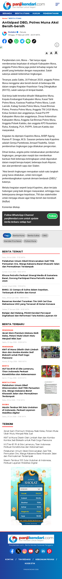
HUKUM (36, 13)
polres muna (30, 241)
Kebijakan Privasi (44, 559)
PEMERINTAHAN (51, 13)
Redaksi (12, 32)
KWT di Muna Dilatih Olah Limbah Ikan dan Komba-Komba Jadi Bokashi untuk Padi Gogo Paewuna (29, 439)
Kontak (9, 559)
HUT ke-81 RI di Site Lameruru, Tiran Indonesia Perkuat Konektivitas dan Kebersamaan (19, 372)
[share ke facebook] (5, 43)
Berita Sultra (33, 235)
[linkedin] (43, 553)
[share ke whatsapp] (17, 43)
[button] (46, 53)
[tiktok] (37, 553)
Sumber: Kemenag (31, 523)
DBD (45, 235)
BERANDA (7, 13)
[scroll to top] (57, 562)
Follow (52, 216)
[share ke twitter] (11, 43)
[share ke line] (29, 43)
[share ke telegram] (22, 43)
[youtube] (31, 553)
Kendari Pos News (12, 241)
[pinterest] (49, 553)
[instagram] (25, 553)
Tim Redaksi (24, 559)
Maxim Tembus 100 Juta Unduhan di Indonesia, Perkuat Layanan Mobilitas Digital (20, 410)
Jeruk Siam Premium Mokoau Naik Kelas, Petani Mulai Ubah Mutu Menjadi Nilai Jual (20, 336)
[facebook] (12, 553)
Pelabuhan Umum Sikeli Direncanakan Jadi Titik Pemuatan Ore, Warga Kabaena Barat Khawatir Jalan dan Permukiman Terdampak (21, 390)
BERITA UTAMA (22, 13)
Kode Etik (30, 563)
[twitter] (18, 553)
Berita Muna (18, 235)
